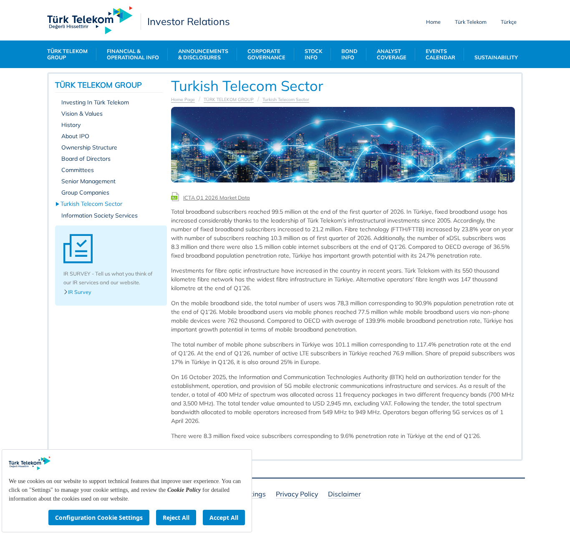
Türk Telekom (471, 21)
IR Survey (79, 292)
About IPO (75, 136)
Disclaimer (344, 494)
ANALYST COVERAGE (391, 54)
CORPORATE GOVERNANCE (266, 54)
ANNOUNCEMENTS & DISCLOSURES (203, 54)
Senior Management (88, 181)
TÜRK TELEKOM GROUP (67, 54)
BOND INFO (349, 54)
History (71, 125)
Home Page (183, 99)
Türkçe (509, 21)
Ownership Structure (89, 147)
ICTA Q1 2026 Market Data (216, 197)
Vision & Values (82, 113)
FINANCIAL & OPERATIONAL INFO (133, 54)
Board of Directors (86, 158)
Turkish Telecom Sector (91, 204)
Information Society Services (99, 215)
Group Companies (85, 192)
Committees (77, 170)
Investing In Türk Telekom (95, 102)
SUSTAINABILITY (496, 57)
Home (433, 21)
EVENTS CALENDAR (440, 54)
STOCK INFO (313, 54)
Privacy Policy (297, 494)
